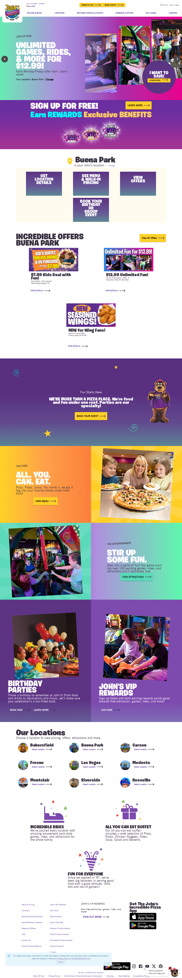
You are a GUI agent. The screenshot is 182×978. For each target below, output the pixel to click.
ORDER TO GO (87, 5)
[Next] (177, 59)
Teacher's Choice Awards (60, 928)
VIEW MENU (42, 501)
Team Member (124, 976)
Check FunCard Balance (31, 946)
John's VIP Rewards (58, 904)
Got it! (61, 962)
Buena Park (31, 6)
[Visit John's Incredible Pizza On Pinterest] (160, 966)
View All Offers (149, 237)
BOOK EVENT (110, 5)
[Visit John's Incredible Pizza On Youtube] (147, 966)
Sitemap (110, 976)
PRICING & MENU (34, 13)
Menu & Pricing (28, 904)
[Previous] (4, 59)
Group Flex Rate (56, 922)
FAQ (23, 934)
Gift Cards (54, 910)
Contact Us (26, 940)
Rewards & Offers (29, 928)
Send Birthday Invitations (32, 922)
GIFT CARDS (151, 13)
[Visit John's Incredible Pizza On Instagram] (134, 966)
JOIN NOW (106, 709)
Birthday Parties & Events (32, 916)
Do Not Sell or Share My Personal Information (83, 976)
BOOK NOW (16, 709)
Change (49, 79)
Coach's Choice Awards (59, 934)
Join (171, 5)
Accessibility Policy (141, 976)
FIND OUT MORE (92, 916)
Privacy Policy (54, 976)
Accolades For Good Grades (61, 940)
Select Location (38, 749)
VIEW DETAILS (37, 290)
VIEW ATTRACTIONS (133, 576)
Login (177, 5)
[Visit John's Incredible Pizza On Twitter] (154, 966)
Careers (53, 952)
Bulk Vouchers (56, 916)
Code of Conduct (57, 946)
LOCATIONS (59, 13)
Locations (26, 910)
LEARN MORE (155, 80)
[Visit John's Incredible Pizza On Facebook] (140, 966)
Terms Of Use (38, 976)
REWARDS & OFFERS (124, 13)
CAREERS (173, 13)
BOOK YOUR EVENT (87, 416)
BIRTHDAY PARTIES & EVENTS (90, 13)
